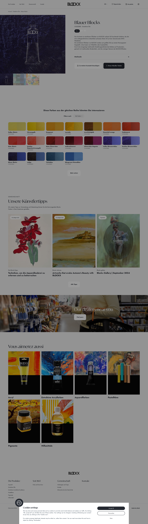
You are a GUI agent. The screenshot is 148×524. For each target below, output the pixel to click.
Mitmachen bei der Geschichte (65, 490)
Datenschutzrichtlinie (12, 508)
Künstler (59, 487)
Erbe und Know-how (38, 485)
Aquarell (10, 485)
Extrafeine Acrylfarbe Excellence (16, 490)
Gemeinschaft (32, 4)
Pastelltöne (11, 492)
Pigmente (10, 495)
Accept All (111, 508)
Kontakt (42, 4)
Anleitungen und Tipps (63, 485)
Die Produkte (11, 4)
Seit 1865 (21, 4)
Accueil (10, 11)
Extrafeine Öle (11, 487)
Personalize (111, 513)
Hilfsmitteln (11, 498)
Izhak (138, 508)
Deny (111, 518)
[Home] (74, 473)
